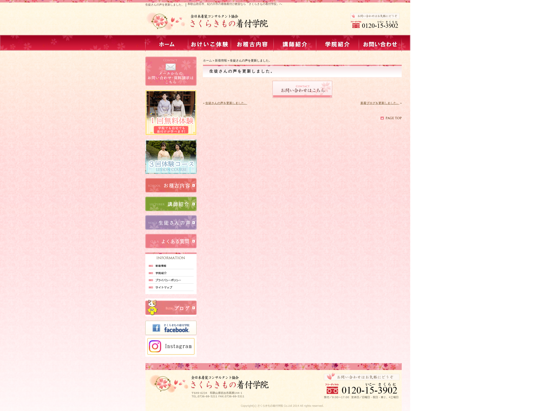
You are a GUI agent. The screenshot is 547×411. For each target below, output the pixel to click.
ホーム (207, 60)
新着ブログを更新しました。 (379, 103)
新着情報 (221, 60)
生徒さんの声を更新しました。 (226, 103)
